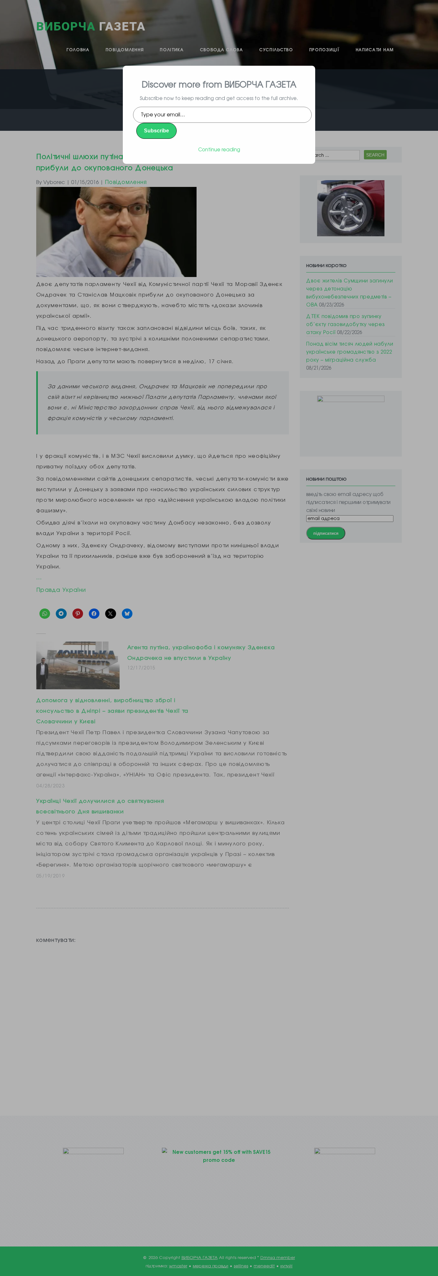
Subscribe (156, 130)
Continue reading (219, 149)
